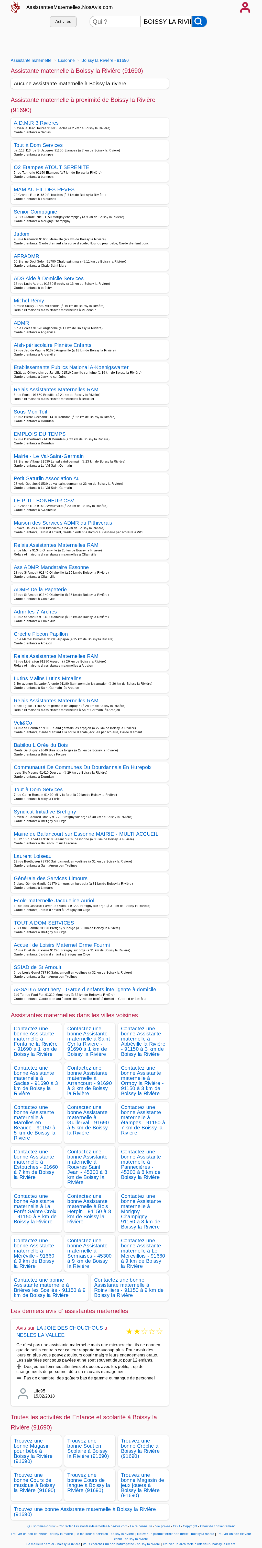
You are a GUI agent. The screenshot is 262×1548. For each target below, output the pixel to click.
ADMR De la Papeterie (40, 589)
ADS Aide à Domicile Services (49, 278)
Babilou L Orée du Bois (41, 745)
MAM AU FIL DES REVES (44, 189)
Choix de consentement (217, 1526)
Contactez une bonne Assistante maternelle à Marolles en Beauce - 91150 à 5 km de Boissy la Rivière (34, 1122)
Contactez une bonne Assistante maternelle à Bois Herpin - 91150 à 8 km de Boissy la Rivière (89, 1208)
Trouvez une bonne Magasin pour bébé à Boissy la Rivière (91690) (33, 1451)
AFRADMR (26, 256)
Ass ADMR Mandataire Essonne (51, 567)
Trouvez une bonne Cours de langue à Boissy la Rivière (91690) (88, 1482)
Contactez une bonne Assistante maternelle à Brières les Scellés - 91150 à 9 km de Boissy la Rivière (49, 1287)
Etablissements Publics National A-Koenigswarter (71, 367)
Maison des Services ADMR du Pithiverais (63, 523)
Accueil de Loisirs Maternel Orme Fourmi (62, 945)
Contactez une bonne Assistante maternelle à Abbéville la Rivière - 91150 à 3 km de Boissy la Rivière (143, 1041)
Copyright (190, 1526)
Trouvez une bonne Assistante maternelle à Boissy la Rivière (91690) (85, 1511)
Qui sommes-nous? (41, 1526)
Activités (63, 21)
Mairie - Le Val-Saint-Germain (49, 456)
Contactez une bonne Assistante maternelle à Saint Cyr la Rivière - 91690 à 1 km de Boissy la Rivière (88, 1041)
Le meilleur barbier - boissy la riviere (53, 1544)
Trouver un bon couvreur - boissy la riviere (42, 1534)
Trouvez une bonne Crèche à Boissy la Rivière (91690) (140, 1448)
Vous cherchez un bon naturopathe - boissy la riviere (121, 1544)
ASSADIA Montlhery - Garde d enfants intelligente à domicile (85, 989)
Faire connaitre (141, 1526)
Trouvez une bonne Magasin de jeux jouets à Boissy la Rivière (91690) (142, 1485)
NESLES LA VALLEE (40, 1335)
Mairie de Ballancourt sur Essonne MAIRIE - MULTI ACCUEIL (86, 834)
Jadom (22, 234)
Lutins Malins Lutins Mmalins (47, 678)
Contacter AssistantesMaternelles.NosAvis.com (93, 1526)
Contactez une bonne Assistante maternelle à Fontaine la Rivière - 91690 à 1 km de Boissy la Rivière (36, 1041)
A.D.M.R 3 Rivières (36, 123)
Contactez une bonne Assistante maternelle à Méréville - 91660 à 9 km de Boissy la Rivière (34, 1253)
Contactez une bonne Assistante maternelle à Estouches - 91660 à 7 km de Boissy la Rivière (36, 1164)
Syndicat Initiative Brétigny (45, 812)
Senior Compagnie (35, 212)
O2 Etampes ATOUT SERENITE (51, 167)
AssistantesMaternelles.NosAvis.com (69, 7)
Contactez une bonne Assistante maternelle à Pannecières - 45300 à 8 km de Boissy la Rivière (141, 1164)
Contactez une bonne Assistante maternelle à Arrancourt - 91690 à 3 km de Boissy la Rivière (89, 1080)
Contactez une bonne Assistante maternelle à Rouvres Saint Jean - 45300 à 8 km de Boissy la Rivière (87, 1167)
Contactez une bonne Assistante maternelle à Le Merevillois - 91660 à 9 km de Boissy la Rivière (143, 1253)
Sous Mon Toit (30, 412)
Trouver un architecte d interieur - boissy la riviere (199, 1544)
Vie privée (162, 1526)
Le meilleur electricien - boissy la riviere (104, 1534)
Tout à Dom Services (38, 145)
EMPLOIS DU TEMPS (40, 434)
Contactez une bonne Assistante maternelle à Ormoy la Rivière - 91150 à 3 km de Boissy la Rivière (142, 1080)
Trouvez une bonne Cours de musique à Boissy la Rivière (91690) (35, 1482)
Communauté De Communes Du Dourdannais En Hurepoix (83, 767)
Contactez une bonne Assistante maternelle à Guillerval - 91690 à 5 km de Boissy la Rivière (88, 1120)
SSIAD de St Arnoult (37, 967)
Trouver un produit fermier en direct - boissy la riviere (175, 1534)
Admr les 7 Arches (35, 612)
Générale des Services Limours (51, 878)
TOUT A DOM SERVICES (44, 923)
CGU (176, 1526)
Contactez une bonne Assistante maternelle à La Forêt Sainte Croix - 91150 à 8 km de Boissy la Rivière (35, 1208)
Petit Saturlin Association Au (47, 478)
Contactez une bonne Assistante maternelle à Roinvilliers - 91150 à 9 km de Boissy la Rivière (129, 1287)
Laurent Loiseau (33, 856)
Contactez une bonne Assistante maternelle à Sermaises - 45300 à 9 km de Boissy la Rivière (89, 1253)
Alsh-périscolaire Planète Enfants (53, 345)
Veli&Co (23, 723)
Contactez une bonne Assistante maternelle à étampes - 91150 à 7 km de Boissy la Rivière (143, 1120)
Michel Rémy (29, 301)
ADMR (21, 323)
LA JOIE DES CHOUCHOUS (70, 1328)
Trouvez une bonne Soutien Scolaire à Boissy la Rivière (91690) (88, 1448)
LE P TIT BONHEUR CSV (44, 501)
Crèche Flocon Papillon (41, 634)
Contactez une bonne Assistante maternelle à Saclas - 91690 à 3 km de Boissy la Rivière (36, 1080)
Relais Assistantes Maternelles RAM (56, 389)
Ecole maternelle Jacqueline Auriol (54, 901)
